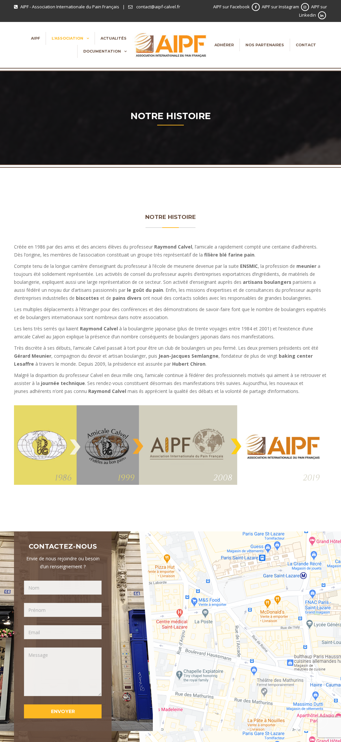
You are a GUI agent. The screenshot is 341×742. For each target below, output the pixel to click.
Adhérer (224, 45)
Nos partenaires (264, 45)
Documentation (102, 51)
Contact (306, 45)
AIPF (35, 38)
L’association (67, 38)
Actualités (114, 38)
